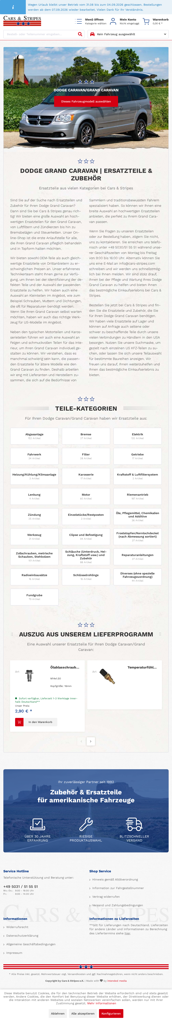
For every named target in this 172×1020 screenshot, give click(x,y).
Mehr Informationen (101, 1003)
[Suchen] (80, 34)
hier (127, 933)
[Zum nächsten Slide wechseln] (91, 741)
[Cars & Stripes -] (22, 21)
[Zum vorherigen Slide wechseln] (81, 741)
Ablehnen (58, 1013)
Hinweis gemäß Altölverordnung (114, 879)
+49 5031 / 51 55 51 (20, 886)
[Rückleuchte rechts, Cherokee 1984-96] (106, 675)
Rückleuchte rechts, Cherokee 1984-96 (142, 667)
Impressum (13, 952)
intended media (117, 980)
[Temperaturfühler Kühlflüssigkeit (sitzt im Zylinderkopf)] (29, 675)
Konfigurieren (111, 1013)
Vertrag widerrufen (105, 896)
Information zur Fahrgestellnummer (117, 888)
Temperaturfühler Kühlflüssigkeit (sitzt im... (65, 667)
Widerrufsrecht (16, 927)
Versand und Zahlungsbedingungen (117, 905)
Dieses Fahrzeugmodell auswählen (86, 101)
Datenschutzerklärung (21, 935)
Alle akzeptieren (83, 1013)
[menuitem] (90, 21)
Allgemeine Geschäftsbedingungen (30, 944)
